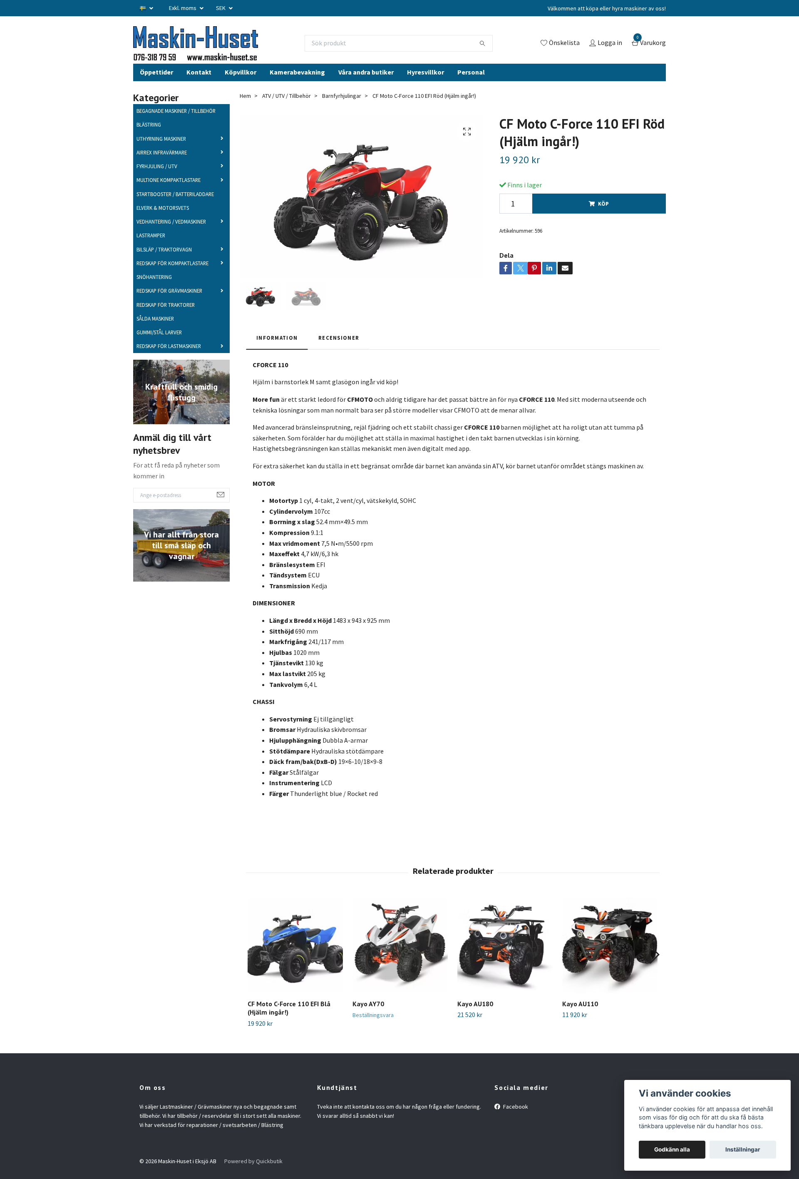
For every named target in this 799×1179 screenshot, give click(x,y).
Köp (603, 218)
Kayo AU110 (580, 1018)
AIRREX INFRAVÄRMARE (161, 167)
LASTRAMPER (150, 250)
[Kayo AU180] (505, 959)
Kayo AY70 (368, 1018)
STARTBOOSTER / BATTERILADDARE (175, 208)
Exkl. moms (183, 8)
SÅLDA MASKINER (155, 333)
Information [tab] (277, 352)
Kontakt (198, 86)
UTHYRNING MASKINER (161, 153)
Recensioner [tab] (338, 352)
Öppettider (156, 86)
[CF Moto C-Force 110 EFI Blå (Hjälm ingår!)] (295, 959)
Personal (471, 86)
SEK (221, 8)
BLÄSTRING (148, 139)
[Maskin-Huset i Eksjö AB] (222, 50)
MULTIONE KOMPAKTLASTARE (168, 195)
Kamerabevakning (297, 86)
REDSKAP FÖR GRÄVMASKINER (169, 305)
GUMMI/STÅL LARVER (159, 347)
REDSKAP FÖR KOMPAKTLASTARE (172, 277)
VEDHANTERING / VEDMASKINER (171, 236)
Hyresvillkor (425, 86)
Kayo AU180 (475, 1018)
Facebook (515, 1121)
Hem (245, 110)
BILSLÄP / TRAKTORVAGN (164, 264)
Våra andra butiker (366, 86)
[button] (654, 969)
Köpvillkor (240, 86)
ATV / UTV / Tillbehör (286, 110)
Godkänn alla (672, 1149)
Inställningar (742, 1149)
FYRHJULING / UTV (156, 181)
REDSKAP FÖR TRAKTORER (165, 319)
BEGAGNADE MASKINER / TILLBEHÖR (176, 125)
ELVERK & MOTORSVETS (162, 222)
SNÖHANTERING (154, 292)
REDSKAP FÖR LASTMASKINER (168, 361)
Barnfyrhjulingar (341, 110)
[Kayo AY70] (400, 959)
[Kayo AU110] (610, 959)
